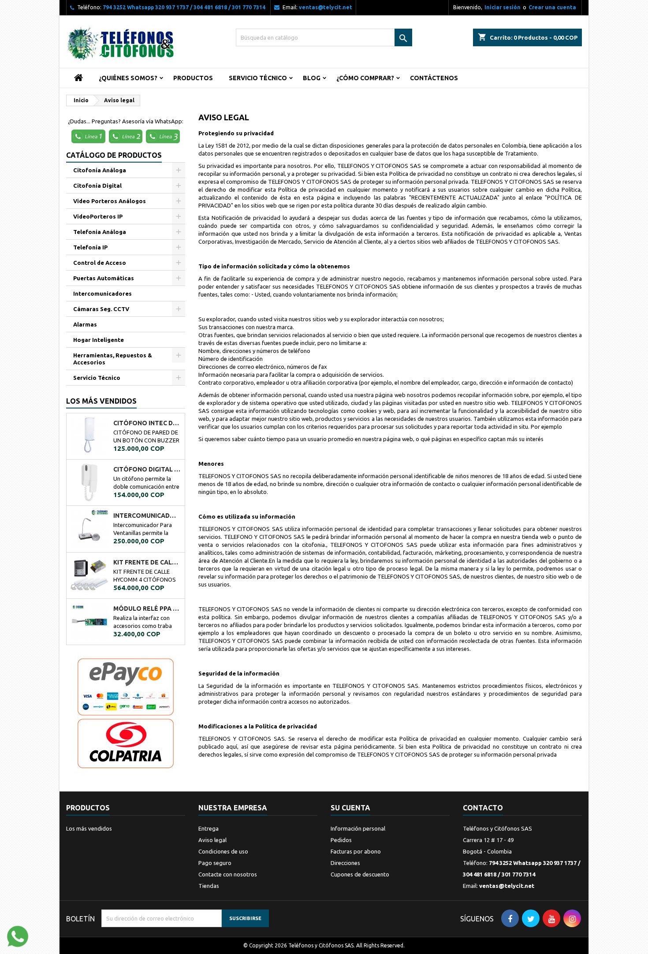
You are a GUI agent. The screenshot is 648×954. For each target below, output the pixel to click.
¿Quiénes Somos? (128, 78)
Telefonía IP (90, 247)
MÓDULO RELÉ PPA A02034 (147, 608)
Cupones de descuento (360, 874)
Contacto (483, 808)
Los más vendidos (101, 401)
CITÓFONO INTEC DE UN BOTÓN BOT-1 (147, 423)
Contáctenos (434, 78)
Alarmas (85, 324)
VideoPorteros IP (98, 216)
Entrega (208, 828)
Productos (193, 78)
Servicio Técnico (258, 78)
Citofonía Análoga (99, 170)
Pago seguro (214, 863)
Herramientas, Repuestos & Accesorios (112, 358)
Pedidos (341, 840)
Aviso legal (212, 840)
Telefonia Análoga (99, 232)
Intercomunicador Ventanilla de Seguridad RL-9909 (147, 515)
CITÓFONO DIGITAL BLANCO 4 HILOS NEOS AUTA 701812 (147, 469)
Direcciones (345, 863)
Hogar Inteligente (98, 340)
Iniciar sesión (502, 7)
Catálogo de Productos (114, 155)
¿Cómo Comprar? (365, 78)
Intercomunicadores (102, 293)
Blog (311, 78)
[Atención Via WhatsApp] (89, 136)
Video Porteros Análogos (109, 201)
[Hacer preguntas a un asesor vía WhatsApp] (18, 935)
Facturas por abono (356, 851)
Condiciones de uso (223, 851)
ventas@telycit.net (325, 7)
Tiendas (208, 886)
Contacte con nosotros (227, 874)
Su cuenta (350, 808)
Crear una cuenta (552, 7)
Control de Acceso (99, 263)
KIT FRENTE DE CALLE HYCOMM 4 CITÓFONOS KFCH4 (147, 562)
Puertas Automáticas (103, 278)
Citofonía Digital (97, 185)
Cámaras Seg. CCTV (101, 309)
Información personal (358, 828)
